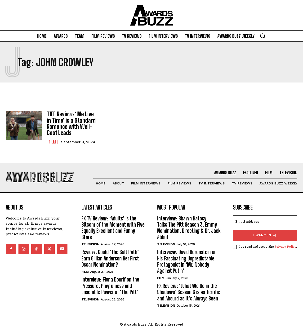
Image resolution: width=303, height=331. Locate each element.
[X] (49, 249)
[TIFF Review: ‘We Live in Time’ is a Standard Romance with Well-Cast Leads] (24, 125)
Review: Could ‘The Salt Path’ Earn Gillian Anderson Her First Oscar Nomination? (110, 258)
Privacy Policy (285, 246)
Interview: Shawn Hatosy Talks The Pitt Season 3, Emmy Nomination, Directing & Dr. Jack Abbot (188, 227)
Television (90, 244)
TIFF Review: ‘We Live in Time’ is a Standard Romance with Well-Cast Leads (71, 123)
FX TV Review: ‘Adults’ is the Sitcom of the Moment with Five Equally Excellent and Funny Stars (113, 227)
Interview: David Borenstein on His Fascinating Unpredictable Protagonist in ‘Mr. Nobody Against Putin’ (187, 261)
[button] (262, 35)
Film (52, 142)
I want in (262, 235)
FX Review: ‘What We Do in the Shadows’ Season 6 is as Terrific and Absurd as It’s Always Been (188, 292)
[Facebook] (11, 249)
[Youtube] (62, 249)
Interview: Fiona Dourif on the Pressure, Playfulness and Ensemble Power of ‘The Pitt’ (110, 285)
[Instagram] (23, 249)
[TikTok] (36, 249)
